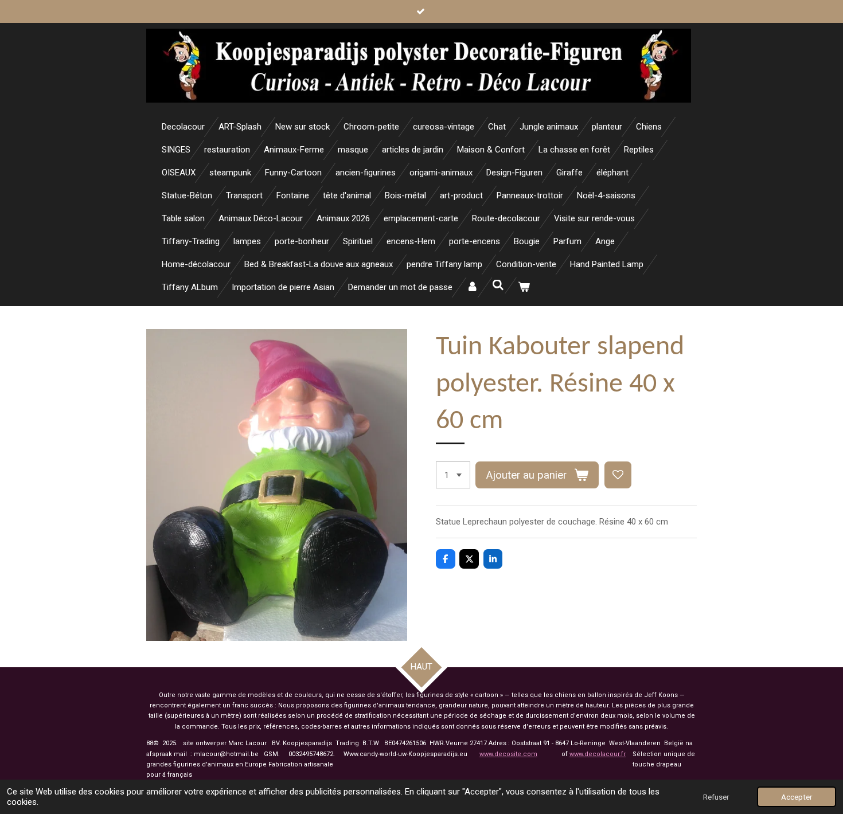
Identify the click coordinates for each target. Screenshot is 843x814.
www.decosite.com (508, 754)
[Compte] (472, 287)
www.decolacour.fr (597, 754)
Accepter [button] (796, 796)
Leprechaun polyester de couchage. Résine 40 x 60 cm (565, 521)
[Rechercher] (498, 285)
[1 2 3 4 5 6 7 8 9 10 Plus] (453, 474)
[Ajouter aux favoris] (617, 474)
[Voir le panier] (524, 287)
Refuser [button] (716, 796)
